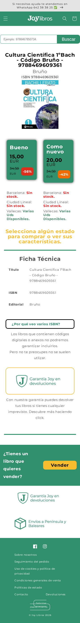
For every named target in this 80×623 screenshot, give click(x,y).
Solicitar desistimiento (39, 605)
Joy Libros (38, 615)
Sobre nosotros (25, 554)
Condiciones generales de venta (37, 580)
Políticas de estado (28, 587)
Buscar (69, 39)
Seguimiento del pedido (31, 561)
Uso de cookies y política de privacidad (34, 571)
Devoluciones (56, 594)
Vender (60, 465)
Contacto (21, 594)
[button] (5, 18)
